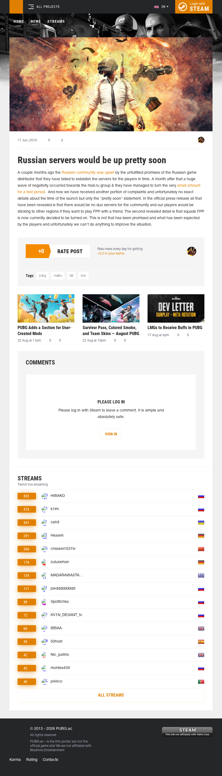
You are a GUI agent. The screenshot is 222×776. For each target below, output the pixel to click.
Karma (15, 760)
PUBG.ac (36, 741)
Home (19, 21)
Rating (31, 760)
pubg (42, 275)
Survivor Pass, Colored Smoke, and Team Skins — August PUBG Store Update (111, 330)
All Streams (111, 695)
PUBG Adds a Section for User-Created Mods (44, 330)
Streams (56, 21)
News (36, 21)
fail (71, 275)
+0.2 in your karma (110, 253)
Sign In (111, 434)
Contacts (50, 760)
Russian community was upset (88, 173)
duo (83, 275)
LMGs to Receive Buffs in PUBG (175, 327)
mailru (58, 275)
